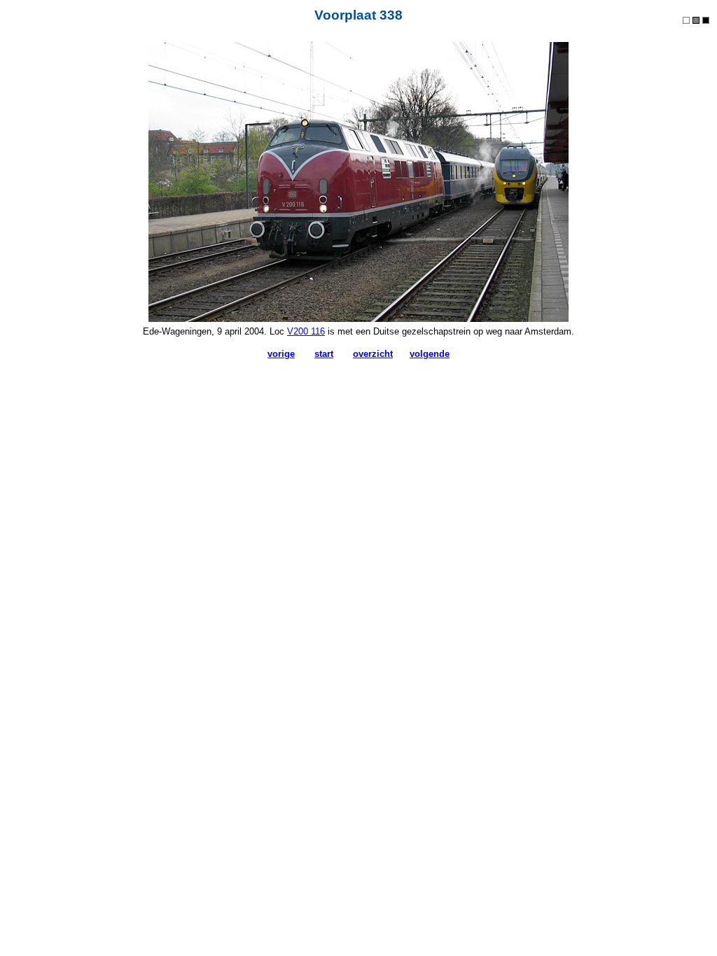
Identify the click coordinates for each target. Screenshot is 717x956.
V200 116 (306, 331)
